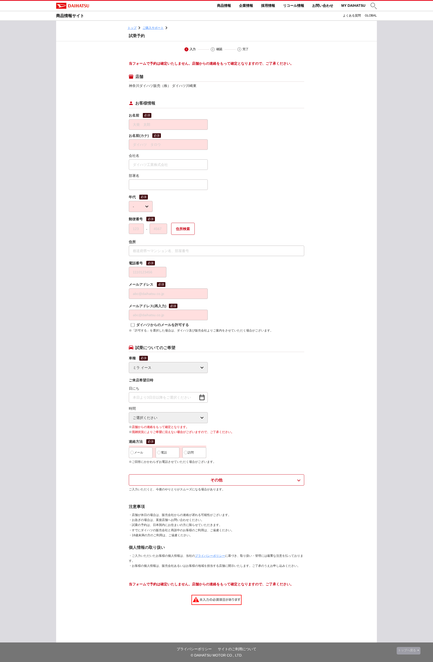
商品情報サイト (70, 16)
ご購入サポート (153, 28)
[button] (373, 6)
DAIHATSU (93, 6)
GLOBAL (371, 15)
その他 (216, 480)
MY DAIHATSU (353, 6)
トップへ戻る (407, 650)
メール (138, 452)
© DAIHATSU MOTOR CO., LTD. (217, 655)
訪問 (191, 452)
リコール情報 (293, 6)
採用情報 (268, 6)
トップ (132, 28)
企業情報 (246, 6)
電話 (164, 452)
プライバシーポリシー (210, 556)
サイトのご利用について (237, 649)
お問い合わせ (322, 6)
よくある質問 (352, 15)
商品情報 (224, 6)
